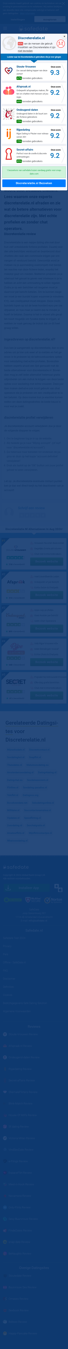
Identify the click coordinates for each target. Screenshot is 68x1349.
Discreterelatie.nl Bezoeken (34, 183)
